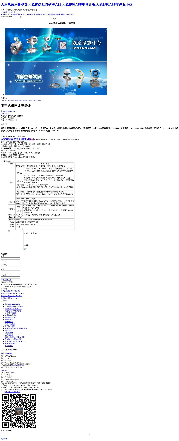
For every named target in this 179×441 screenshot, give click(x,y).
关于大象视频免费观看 (15, 14)
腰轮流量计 (9, 319)
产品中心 (27, 14)
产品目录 (9, 100)
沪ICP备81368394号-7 (12, 392)
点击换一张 (7, 280)
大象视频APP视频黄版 (13, 311)
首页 (3, 100)
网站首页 (4, 14)
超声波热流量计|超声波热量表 (16, 328)
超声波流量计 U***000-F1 (10, 291)
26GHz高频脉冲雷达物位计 (15, 337)
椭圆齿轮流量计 (11, 317)
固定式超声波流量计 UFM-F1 (11, 296)
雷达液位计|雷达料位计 (13, 339)
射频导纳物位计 (11, 343)
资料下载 (47, 14)
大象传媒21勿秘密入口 (13, 309)
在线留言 (70, 14)
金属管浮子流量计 (11, 313)
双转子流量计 (10, 324)
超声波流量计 (18, 100)
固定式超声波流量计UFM (15, 139)
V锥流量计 (9, 333)
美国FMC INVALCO (12, 304)
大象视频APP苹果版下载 (14, 306)
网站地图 (4, 439)
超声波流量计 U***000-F (10, 298)
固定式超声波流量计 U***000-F (12, 293)
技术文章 (40, 14)
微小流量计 (9, 322)
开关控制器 (9, 346)
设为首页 (4, 12)
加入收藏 (12, 12)
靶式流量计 (9, 330)
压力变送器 (9, 335)
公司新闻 (34, 14)
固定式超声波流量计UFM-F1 (33, 100)
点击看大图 (5, 113)
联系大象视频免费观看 (59, 14)
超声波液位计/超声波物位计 (15, 341)
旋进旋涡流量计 (11, 315)
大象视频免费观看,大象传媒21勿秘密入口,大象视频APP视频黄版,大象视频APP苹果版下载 (66, 4)
